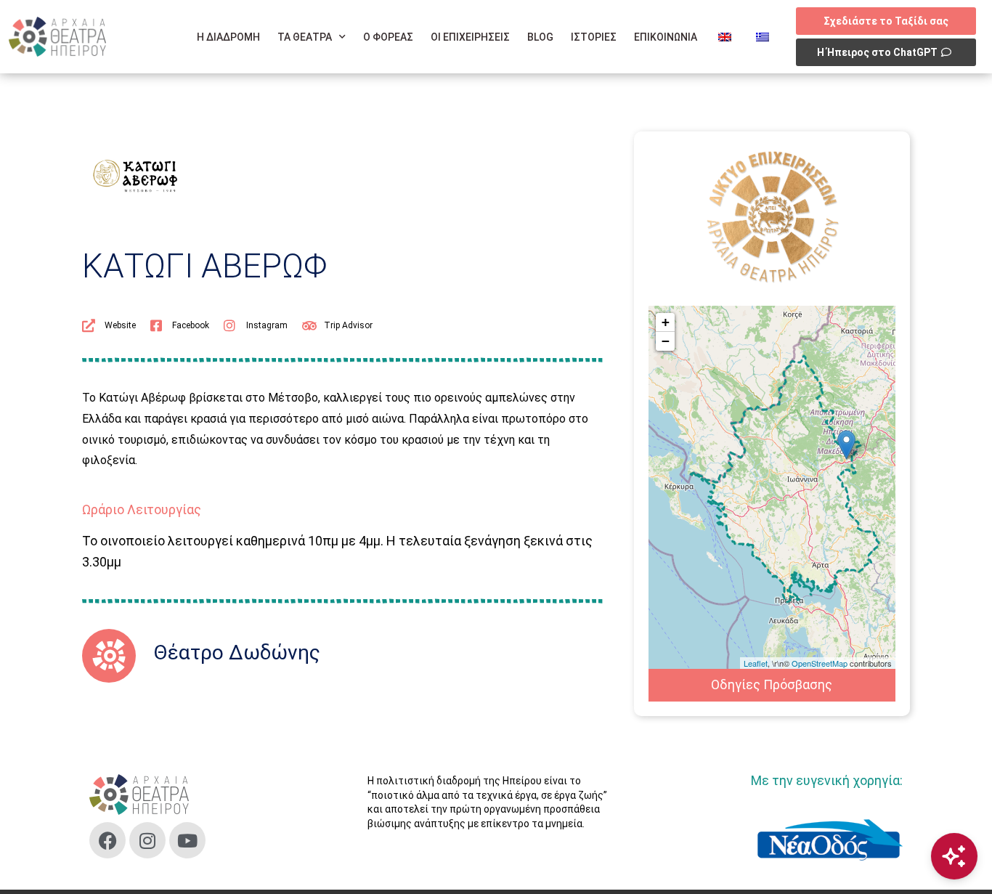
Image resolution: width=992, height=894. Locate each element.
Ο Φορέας (388, 37)
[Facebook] (107, 840)
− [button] (666, 341)
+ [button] (666, 322)
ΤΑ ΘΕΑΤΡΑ (304, 37)
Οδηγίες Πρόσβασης (771, 684)
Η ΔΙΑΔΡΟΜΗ (228, 37)
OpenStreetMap (819, 663)
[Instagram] (147, 840)
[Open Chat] (954, 856)
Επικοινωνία (665, 37)
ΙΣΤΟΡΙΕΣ (594, 37)
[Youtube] (187, 840)
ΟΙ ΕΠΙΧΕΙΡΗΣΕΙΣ (470, 37)
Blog (540, 37)
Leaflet (756, 663)
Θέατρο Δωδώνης (237, 653)
